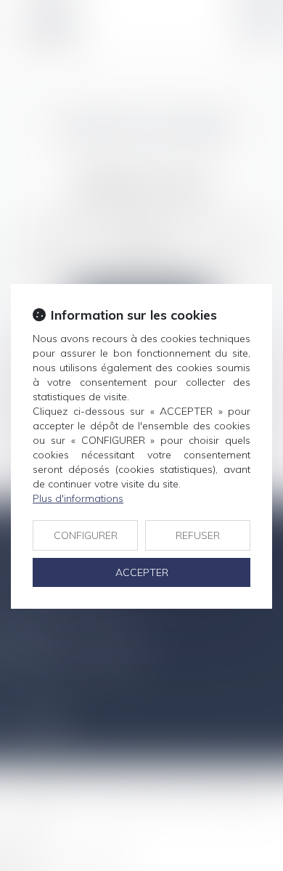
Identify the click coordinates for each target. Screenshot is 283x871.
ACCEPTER (141, 572)
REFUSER (198, 535)
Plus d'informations (78, 498)
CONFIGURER (86, 535)
